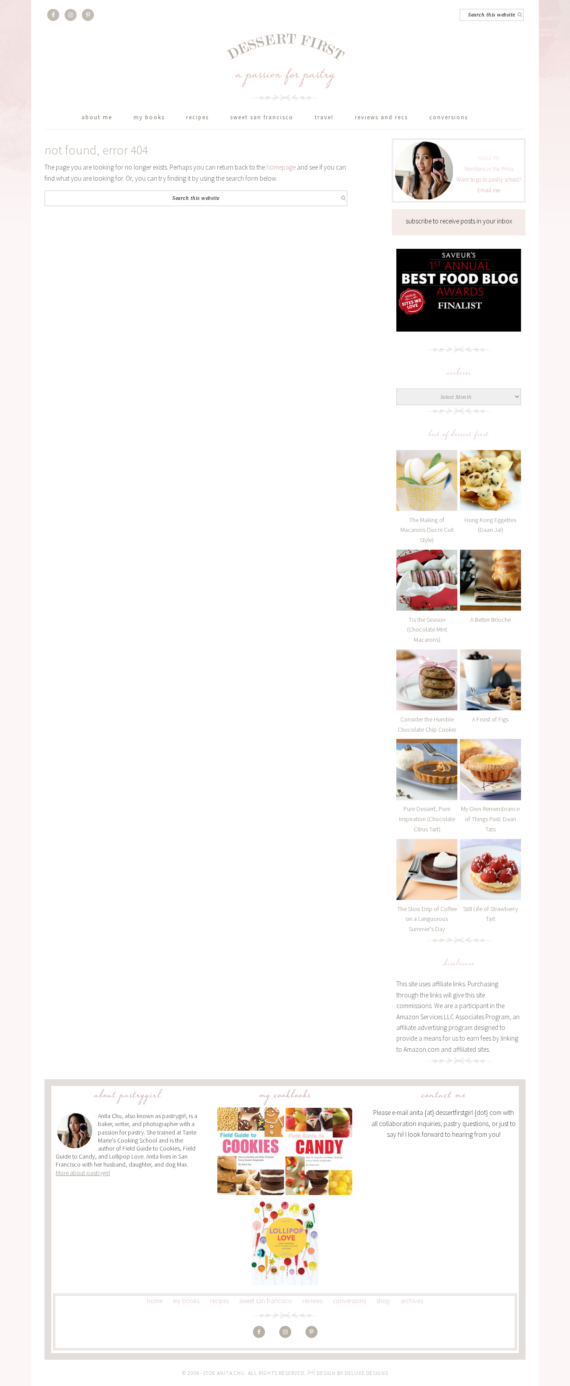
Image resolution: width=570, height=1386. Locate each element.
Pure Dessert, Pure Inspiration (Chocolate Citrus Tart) (427, 819)
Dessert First (285, 66)
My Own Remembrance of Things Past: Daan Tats (490, 819)
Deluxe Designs (366, 1373)
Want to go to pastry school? (488, 179)
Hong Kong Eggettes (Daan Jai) (490, 525)
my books (186, 1301)
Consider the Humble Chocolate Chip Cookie (427, 724)
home (155, 1301)
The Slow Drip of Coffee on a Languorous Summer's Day (427, 919)
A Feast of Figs (490, 719)
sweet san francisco (265, 1301)
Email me (488, 190)
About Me (489, 158)
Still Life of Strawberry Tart (490, 914)
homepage (281, 167)
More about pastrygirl (83, 1173)
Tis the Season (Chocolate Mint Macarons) (427, 630)
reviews (312, 1301)
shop (383, 1301)
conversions (349, 1301)
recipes (219, 1301)
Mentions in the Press (488, 169)
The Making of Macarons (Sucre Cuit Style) (427, 530)
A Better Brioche (490, 620)
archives (411, 1301)
